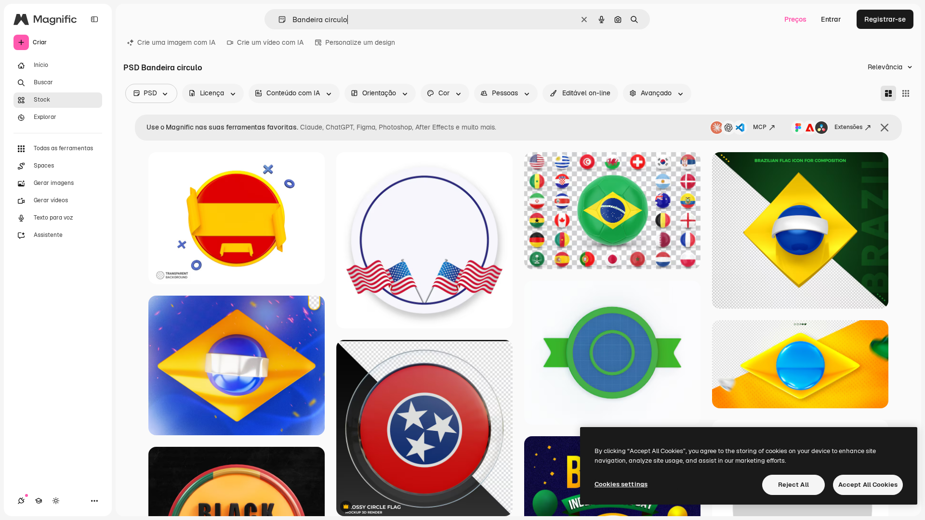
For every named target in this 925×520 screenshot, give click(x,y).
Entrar (831, 19)
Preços (795, 19)
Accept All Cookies (868, 485)
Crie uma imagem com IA (176, 42)
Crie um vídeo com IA (270, 42)
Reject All (793, 485)
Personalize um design (360, 42)
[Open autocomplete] (278, 19)
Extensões (848, 127)
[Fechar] (884, 127)
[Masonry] (888, 93)
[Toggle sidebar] (94, 19)
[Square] (905, 93)
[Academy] (38, 500)
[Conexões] (21, 500)
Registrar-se (885, 19)
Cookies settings (621, 484)
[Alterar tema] (56, 500)
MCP (759, 127)
